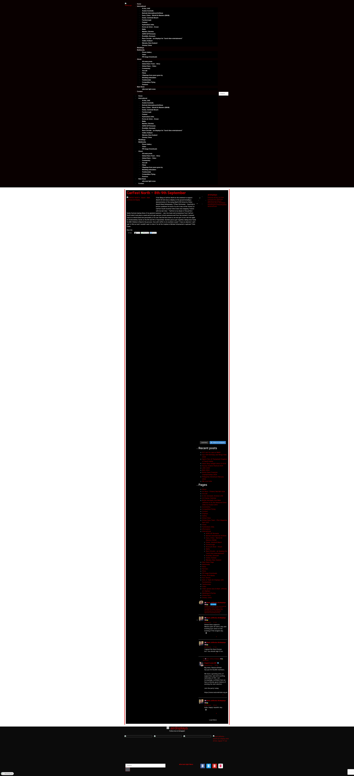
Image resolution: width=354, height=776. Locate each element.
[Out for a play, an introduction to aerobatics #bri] (224, 301)
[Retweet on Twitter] (203, 658)
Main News (141, 87)
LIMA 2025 (206, 468)
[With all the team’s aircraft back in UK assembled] (201, 379)
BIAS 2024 (206, 470)
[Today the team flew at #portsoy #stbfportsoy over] (224, 258)
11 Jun (215, 647)
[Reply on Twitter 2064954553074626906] (205, 654)
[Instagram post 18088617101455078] (209, 240)
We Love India (207, 481)
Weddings (140, 47)
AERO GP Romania (149, 34)
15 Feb (216, 665)
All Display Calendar (209, 498)
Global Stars (206, 518)
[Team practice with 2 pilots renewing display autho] (216, 310)
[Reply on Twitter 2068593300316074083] (205, 637)
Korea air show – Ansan (150, 27)
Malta (144, 29)
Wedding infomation (149, 77)
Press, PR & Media (208, 575)
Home (139, 4)
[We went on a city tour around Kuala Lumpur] (224, 217)
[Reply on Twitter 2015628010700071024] (205, 713)
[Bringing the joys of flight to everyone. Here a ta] (201, 222)
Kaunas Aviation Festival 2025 (212, 466)
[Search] (127, 769)
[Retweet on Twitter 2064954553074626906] (209, 654)
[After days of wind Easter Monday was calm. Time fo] (224, 368)
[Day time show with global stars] (201, 242)
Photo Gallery (147, 52)
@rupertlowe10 (208, 665)
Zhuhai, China (147, 45)
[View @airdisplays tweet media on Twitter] (206, 633)
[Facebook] (202, 766)
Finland (144, 22)
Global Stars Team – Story (151, 64)
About (139, 59)
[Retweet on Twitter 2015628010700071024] (209, 713)
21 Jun (215, 622)
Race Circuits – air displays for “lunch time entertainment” (162, 38)
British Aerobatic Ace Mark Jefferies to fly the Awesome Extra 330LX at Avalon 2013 (214, 502)
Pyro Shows (206, 578)
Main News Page (208, 562)
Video (144, 54)
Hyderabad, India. (148, 24)
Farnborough (146, 20)
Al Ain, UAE (146, 8)
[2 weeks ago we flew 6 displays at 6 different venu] (216, 421)
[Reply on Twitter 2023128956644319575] (205, 695)
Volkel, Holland (147, 41)
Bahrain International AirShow (152, 13)
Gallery (204, 516)
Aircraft (144, 70)
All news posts (147, 61)
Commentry (146, 68)
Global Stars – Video (149, 66)
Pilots (144, 73)
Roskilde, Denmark (148, 36)
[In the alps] (209, 357)
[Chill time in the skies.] (201, 408)
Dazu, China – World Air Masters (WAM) (155, 15)
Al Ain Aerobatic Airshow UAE (212, 496)
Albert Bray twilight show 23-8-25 (214, 463)
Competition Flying (148, 82)
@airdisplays (207, 622)
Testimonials (146, 80)
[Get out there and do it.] (216, 214)
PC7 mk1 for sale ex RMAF (211, 452)
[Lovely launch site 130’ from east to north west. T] (216, 371)
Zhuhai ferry (206, 595)
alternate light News (186, 764)
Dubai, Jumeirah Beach (150, 18)
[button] (175, 94)
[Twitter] (208, 766)
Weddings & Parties (209, 593)
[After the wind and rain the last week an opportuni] (201, 321)
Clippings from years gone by (152, 75)
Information (206, 529)
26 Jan (215, 705)
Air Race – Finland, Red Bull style (213, 491)
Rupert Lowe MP (210, 663)
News (204, 567)
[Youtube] (214, 766)
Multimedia (141, 50)
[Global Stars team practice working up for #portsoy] (209, 300)
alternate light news (149, 89)
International (141, 6)
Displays (205, 513)
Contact (140, 91)
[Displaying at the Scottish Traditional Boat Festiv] (216, 262)
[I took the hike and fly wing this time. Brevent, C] (209, 221)
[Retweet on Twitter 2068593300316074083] (209, 637)
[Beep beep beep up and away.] (209, 409)
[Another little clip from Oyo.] (224, 409)
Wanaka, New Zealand (149, 43)
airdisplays (179, 728)
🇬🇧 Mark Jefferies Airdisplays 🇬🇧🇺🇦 (215, 619)
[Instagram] (220, 766)
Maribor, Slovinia (148, 31)
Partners (145, 84)
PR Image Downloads (149, 57)
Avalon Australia (147, 11)
